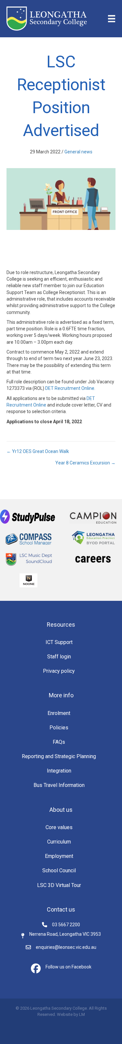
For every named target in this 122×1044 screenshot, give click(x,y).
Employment (59, 856)
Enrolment (58, 713)
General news (78, 151)
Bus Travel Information (59, 785)
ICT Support (59, 642)
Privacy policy (59, 671)
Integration (59, 771)
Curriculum (59, 842)
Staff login (59, 656)
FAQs (59, 742)
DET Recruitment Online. (70, 388)
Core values (59, 827)
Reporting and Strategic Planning (59, 756)
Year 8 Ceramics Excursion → (85, 462)
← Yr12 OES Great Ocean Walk (38, 451)
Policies (58, 727)
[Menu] (111, 18)
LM (82, 1014)
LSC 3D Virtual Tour (59, 885)
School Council (59, 870)
